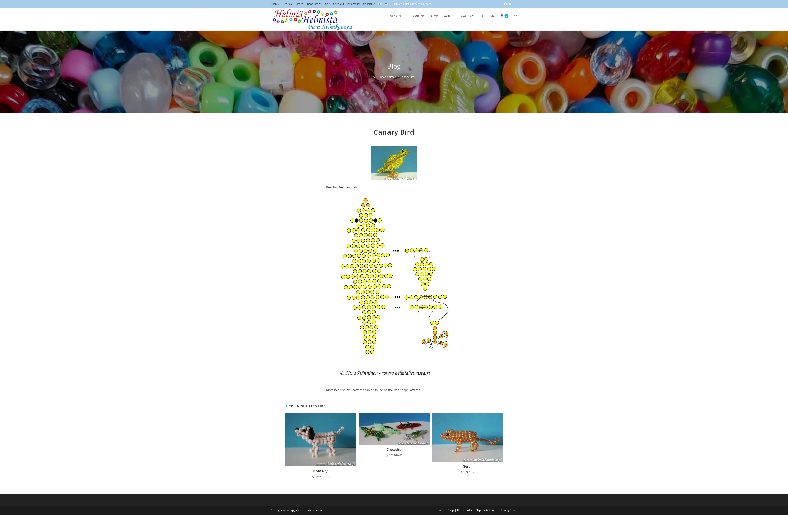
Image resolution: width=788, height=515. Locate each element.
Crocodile (394, 449)
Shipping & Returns (486, 510)
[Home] (374, 77)
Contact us (369, 4)
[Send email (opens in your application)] (515, 4)
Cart (327, 4)
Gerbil (467, 466)
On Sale (288, 4)
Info (298, 4)
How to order (464, 510)
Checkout (338, 4)
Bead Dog (320, 471)
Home (441, 510)
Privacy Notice (509, 510)
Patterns (414, 390)
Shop (274, 4)
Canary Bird (407, 77)
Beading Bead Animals (341, 187)
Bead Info (312, 4)
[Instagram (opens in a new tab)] (510, 4)
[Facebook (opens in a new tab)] (505, 4)
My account (353, 4)
